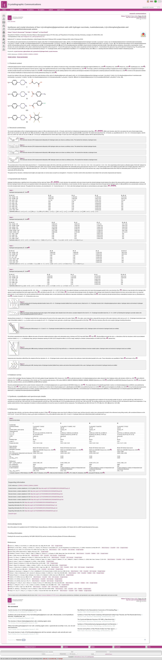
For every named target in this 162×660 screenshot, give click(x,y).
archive (12, 10)
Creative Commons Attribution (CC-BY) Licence (48, 595)
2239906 (20, 54)
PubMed (93, 553)
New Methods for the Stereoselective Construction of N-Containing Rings (97, 610)
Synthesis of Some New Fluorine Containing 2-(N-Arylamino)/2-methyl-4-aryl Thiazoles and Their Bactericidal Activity (109, 614)
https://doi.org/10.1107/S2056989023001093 (136, 17)
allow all (45, 658)
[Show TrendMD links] (145, 639)
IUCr (151, 1)
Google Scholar (58, 545)
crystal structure (18, 51)
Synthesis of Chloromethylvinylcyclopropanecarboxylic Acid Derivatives (97, 624)
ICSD (71, 567)
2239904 (30, 54)
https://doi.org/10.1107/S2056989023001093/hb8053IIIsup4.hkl (47, 496)
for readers (41, 10)
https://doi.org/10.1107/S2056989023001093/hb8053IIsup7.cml (41, 505)
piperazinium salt (27, 51)
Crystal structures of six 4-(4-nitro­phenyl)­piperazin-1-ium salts (24, 610)
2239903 (35, 54)
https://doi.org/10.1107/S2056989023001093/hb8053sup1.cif (54, 488)
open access (60, 10)
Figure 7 (22, 327)
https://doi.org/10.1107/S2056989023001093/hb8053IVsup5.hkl (47, 499)
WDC (159, 1)
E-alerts (66, 647)
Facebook (117, 647)
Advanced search (108, 654)
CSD (59, 549)
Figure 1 (22, 138)
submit (51, 10)
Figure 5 (22, 302)
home (4, 10)
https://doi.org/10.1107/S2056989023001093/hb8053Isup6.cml (41, 502)
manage (60, 658)
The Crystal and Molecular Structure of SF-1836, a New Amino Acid (96, 619)
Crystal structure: (12, 488)
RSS (149, 647)
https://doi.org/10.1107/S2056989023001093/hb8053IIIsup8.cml (41, 508)
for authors (30, 10)
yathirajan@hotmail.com (38, 36)
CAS (52, 545)
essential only (52, 658)
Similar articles (12, 57)
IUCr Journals (71, 549)
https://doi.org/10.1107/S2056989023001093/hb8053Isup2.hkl (46, 491)
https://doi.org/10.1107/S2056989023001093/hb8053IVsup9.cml (41, 511)
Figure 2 (22, 145)
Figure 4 (22, 158)
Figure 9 (22, 364)
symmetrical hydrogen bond (40, 51)
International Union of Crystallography (84, 656)
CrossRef (113, 547)
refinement (32, 412)
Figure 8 (22, 347)
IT (155, 1)
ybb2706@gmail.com (26, 36)
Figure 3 (22, 151)
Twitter (93, 647)
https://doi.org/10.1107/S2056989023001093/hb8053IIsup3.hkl (47, 494)
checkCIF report (12, 513)
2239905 (25, 54)
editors (21, 10)
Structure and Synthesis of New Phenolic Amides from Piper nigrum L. (97, 628)
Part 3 (129, 16)
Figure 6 (22, 311)
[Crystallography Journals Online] (148, 1)
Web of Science (105, 547)
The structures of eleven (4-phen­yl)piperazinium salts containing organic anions (29, 621)
